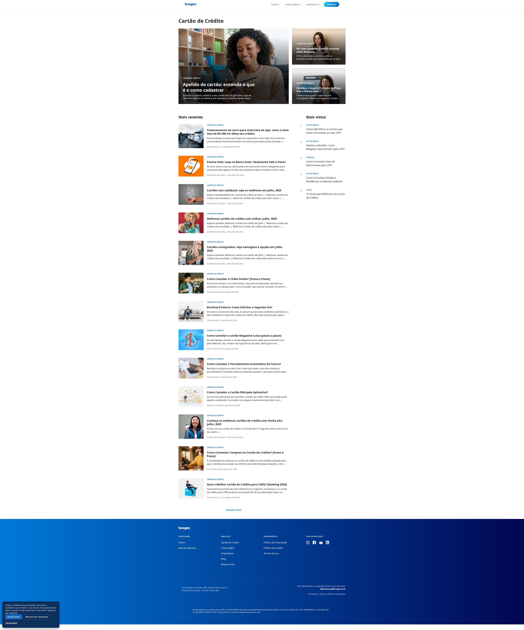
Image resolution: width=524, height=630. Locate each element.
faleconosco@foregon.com (333, 589)
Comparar (331, 4)
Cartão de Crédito (191, 78)
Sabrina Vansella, (215, 405)
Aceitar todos (13, 617)
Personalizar (11, 623)
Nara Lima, (212, 469)
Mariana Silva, (213, 146)
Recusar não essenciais (37, 617)
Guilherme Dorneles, (216, 175)
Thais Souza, (212, 292)
